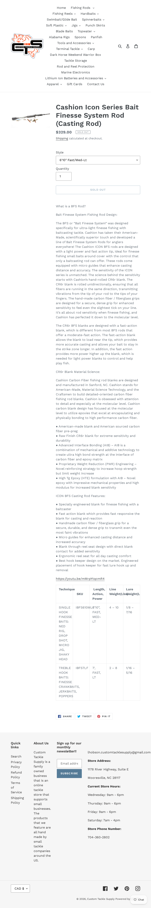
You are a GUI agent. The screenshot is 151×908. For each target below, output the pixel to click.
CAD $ (19, 888)
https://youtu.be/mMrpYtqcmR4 (80, 579)
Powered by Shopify (127, 898)
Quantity (62, 168)
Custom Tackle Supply (101, 898)
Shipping (62, 138)
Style (60, 152)
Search (16, 756)
